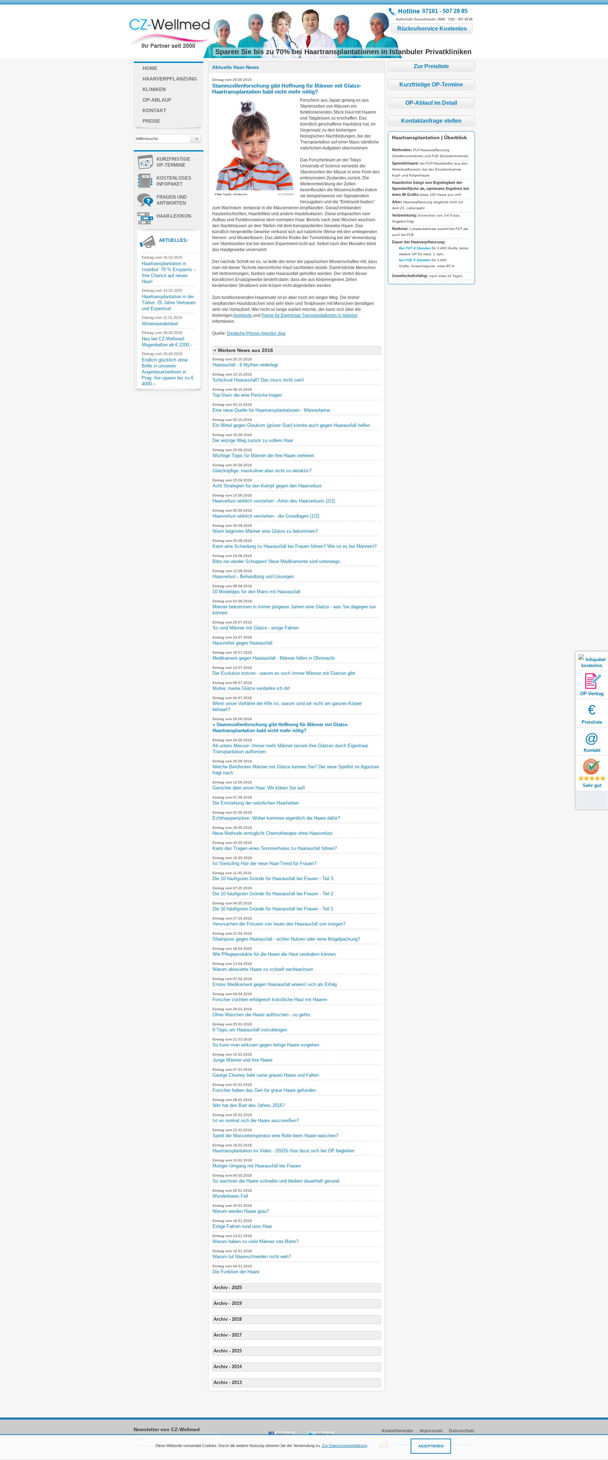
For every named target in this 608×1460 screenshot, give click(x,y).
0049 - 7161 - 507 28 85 (455, 19)
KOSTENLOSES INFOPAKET (174, 181)
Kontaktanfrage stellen (431, 121)
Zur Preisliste (431, 66)
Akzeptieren (430, 1446)
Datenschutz (461, 1430)
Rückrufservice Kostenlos (432, 29)
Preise (151, 121)
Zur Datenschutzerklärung (344, 1445)
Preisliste (592, 713)
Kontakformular (397, 1430)
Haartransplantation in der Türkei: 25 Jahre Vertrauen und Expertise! (169, 302)
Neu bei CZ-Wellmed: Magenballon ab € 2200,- (167, 341)
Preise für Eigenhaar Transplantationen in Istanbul (309, 315)
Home (149, 68)
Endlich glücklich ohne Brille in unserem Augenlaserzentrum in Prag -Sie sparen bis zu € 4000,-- (168, 371)
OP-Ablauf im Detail (431, 103)
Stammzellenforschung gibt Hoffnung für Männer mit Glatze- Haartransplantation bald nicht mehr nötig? (286, 89)
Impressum (431, 1430)
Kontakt (154, 110)
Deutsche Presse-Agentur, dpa (256, 333)
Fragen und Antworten (171, 200)
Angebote (243, 315)
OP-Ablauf (157, 100)
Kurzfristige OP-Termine (173, 162)
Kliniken (154, 89)
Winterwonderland (160, 323)
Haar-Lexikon (174, 216)
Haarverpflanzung (169, 79)
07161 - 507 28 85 (445, 11)
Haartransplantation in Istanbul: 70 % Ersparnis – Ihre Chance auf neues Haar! (169, 272)
